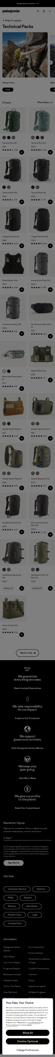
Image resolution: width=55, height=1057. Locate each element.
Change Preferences (28, 1050)
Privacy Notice (12, 1025)
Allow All (28, 1032)
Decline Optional (27, 1041)
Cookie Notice (34, 1022)
